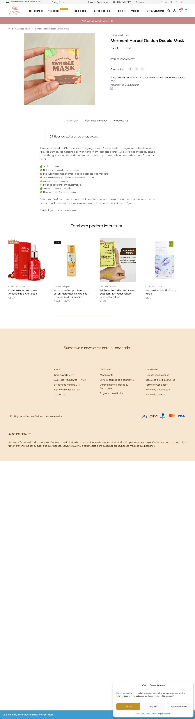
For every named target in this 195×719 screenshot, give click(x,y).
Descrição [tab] (72, 120)
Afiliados (140, 2)
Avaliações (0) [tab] (120, 120)
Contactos (59, 394)
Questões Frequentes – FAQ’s (70, 379)
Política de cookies (143, 713)
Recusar (153, 706)
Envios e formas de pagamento (117, 379)
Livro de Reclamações (157, 374)
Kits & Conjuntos (155, 10)
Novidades (57, 10)
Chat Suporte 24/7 (122, 2)
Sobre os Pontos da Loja (67, 389)
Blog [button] (120, 10)
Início (10, 28)
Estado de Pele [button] (102, 10)
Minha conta (106, 374)
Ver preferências (178, 706)
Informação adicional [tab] (95, 120)
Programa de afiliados (111, 393)
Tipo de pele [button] (79, 10)
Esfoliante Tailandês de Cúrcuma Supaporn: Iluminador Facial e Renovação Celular (117, 293)
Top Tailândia (35, 10)
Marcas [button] (135, 10)
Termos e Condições (156, 384)
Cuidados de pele (23, 28)
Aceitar (128, 706)
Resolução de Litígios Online (160, 379)
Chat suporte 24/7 (64, 374)
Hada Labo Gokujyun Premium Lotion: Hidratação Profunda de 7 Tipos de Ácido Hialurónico (71, 293)
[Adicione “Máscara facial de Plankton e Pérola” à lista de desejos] (168, 277)
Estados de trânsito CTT (67, 384)
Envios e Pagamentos (98, 2)
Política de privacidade (161, 713)
